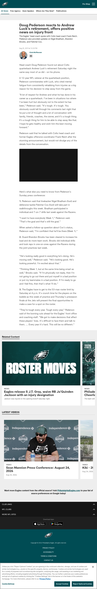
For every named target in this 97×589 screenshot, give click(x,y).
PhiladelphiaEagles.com (68, 490)
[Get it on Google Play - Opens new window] (57, 525)
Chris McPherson (35, 52)
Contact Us (48, 560)
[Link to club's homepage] (5, 3)
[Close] (93, 567)
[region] (48, 576)
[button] (48, 165)
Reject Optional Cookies (82, 584)
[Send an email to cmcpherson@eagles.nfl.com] (30, 56)
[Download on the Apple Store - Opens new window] (39, 524)
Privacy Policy (48, 548)
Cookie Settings (8, 584)
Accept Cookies (62, 584)
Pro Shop (86, 4)
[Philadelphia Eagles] (48, 535)
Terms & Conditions (48, 556)
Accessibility (48, 552)
